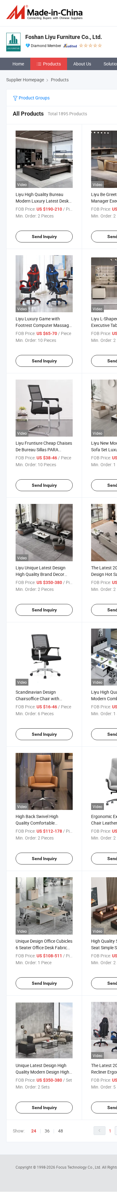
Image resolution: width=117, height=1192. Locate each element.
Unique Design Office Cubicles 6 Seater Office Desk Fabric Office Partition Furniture (44, 947)
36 (47, 1131)
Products (52, 64)
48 (60, 1131)
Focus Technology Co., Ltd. (79, 1167)
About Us (82, 64)
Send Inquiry (44, 236)
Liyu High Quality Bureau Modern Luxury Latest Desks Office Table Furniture (43, 200)
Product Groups (34, 98)
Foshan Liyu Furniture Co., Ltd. (63, 37)
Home (18, 64)
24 (33, 1130)
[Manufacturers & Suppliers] (45, 12)
